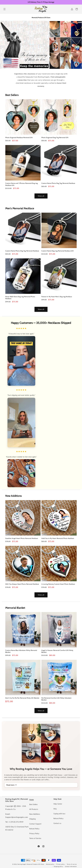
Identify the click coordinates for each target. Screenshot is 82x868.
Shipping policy (58, 866)
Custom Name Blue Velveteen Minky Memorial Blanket (21, 651)
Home (31, 799)
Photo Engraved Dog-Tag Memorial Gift (55, 137)
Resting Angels (22, 864)
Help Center (57, 804)
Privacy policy (60, 864)
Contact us (57, 823)
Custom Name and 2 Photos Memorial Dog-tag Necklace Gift (21, 184)
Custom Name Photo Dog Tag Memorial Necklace (58, 183)
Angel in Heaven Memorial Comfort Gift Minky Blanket (57, 651)
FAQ (55, 809)
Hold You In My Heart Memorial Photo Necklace (57, 538)
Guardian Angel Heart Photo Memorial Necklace (21, 538)
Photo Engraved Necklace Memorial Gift (19, 137)
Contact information (71, 866)
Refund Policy (34, 829)
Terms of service (72, 864)
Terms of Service (35, 838)
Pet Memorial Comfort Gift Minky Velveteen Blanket (56, 699)
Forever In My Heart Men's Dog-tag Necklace (56, 297)
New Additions (34, 814)
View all (41, 196)
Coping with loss (59, 814)
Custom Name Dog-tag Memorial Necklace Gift (57, 251)
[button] (4, 9)
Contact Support (35, 824)
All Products (33, 809)
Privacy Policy (34, 833)
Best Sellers (33, 804)
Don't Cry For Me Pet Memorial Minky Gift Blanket (22, 698)
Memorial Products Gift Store (35, 864)
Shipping (32, 819)
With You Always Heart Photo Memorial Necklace (22, 584)
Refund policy (50, 864)
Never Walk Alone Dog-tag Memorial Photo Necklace (20, 297)
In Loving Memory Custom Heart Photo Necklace (58, 584)
